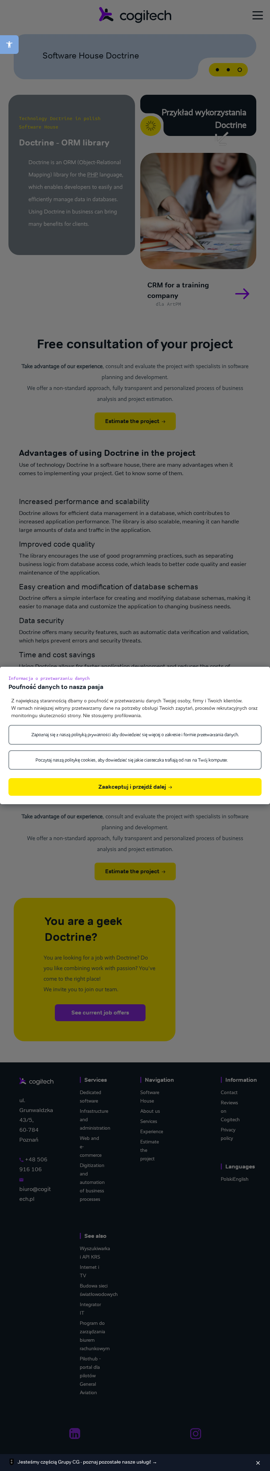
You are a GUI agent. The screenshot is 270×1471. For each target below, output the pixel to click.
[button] (9, 44)
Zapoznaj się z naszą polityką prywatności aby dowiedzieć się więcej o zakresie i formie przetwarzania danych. (135, 734)
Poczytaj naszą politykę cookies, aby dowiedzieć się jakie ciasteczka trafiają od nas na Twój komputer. (132, 760)
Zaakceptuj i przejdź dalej (132, 786)
